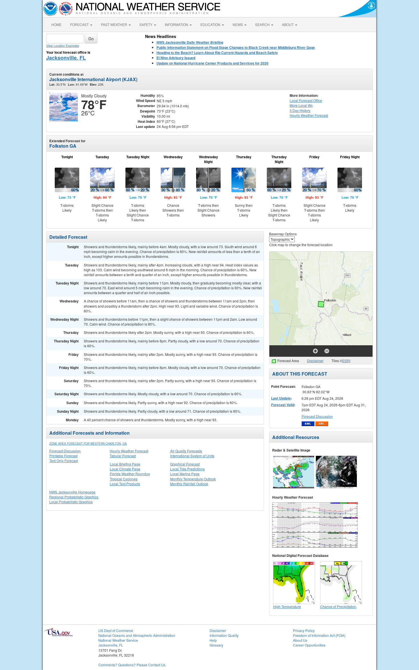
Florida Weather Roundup (130, 473)
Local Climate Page (125, 468)
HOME (56, 24)
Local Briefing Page (125, 464)
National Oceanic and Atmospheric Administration (136, 635)
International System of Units (192, 455)
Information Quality (224, 635)
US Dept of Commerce (115, 630)
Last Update (281, 398)
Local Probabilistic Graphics (71, 501)
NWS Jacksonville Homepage (72, 492)
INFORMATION (177, 24)
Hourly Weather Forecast (129, 450)
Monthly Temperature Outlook (193, 478)
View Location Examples (62, 45)
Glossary (216, 645)
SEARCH (262, 24)
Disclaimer (315, 360)
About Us (300, 640)
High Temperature (287, 606)
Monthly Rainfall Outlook (189, 483)
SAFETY (146, 24)
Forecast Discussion (65, 450)
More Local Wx (301, 105)
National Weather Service (118, 640)
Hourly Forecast (309, 115)
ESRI (346, 360)
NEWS (238, 24)
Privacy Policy (304, 630)
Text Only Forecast (63, 460)
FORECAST (80, 24)
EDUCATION (210, 24)
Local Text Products (125, 483)
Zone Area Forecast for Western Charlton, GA (88, 444)
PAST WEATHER (114, 24)
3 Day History (300, 110)
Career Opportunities (309, 645)
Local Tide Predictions (187, 468)
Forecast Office (306, 100)
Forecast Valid (282, 404)
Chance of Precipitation (338, 606)
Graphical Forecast (185, 464)
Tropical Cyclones (123, 478)
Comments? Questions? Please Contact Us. (132, 664)
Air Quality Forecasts (186, 450)
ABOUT (288, 24)
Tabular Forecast (123, 455)
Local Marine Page (185, 473)
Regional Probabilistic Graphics (73, 496)
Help (213, 640)
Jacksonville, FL (66, 57)
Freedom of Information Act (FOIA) (319, 635)
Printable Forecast (63, 455)
